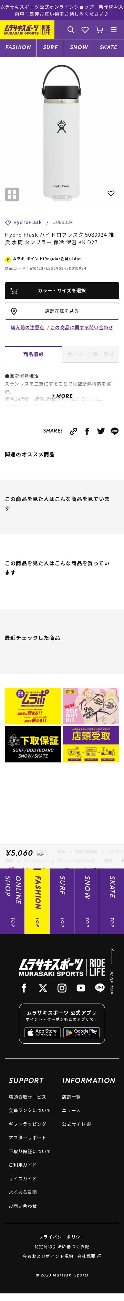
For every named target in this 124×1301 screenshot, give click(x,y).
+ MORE (62, 396)
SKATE (108, 47)
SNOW (79, 47)
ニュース (71, 1110)
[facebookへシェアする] (87, 431)
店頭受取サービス (27, 1096)
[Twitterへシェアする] (101, 431)
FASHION (18, 47)
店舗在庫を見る (62, 310)
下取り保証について (30, 1151)
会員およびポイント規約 (48, 1256)
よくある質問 (23, 1192)
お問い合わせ (23, 1206)
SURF (50, 47)
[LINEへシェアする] (115, 431)
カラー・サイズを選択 (62, 290)
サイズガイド (23, 1178)
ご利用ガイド (23, 1164)
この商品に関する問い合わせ (81, 327)
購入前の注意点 (27, 327)
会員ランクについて (30, 1110)
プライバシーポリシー (62, 1237)
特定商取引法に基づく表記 (62, 1246)
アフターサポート (27, 1137)
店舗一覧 (71, 1096)
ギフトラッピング (27, 1124)
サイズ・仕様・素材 (90, 354)
